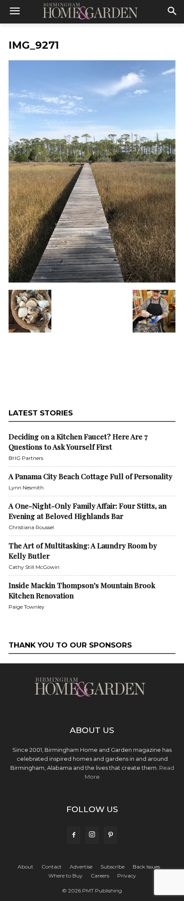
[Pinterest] (110, 835)
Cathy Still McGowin (34, 567)
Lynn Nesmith (26, 487)
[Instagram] (92, 835)
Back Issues (146, 866)
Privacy (126, 875)
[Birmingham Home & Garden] (92, 11)
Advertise (81, 866)
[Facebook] (73, 835)
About (25, 866)
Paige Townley (27, 607)
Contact (52, 866)
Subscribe (113, 866)
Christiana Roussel (31, 527)
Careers (100, 875)
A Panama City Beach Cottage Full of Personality (90, 476)
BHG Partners (26, 458)
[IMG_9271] (92, 281)
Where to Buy (65, 875)
